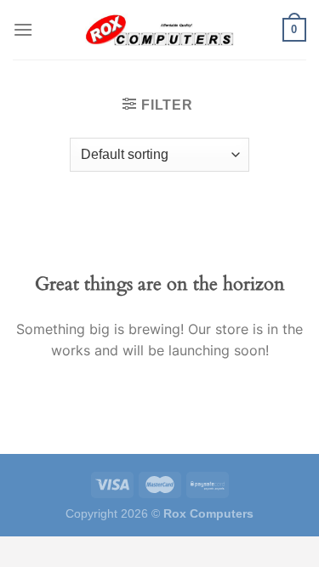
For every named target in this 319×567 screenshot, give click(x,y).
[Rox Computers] (160, 30)
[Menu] (23, 29)
